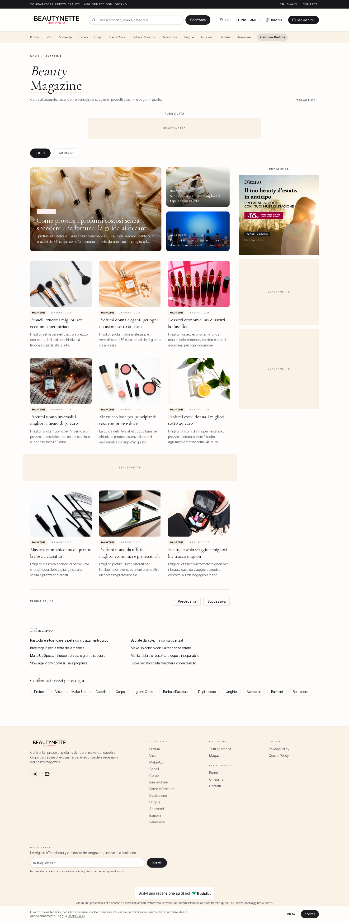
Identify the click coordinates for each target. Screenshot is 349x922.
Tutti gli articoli (220, 749)
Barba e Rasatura (143, 37)
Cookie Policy (279, 756)
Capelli (83, 37)
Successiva (217, 601)
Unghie (189, 37)
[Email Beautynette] (47, 774)
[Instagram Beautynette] (35, 774)
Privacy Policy (279, 749)
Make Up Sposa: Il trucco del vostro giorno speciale (67, 655)
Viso (49, 37)
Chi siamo (288, 4)
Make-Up (65, 37)
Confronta (198, 20)
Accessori (206, 37)
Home (34, 56)
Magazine (306, 20)
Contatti (311, 4)
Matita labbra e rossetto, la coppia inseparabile (165, 655)
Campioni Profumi (272, 37)
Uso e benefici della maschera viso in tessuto (163, 663)
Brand (277, 20)
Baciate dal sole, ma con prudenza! (157, 640)
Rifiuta (291, 914)
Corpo (98, 37)
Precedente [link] (187, 601)
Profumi (35, 37)
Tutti (40, 152)
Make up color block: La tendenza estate (161, 648)
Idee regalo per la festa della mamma (57, 648)
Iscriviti (157, 863)
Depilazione (169, 37)
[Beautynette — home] (56, 20)
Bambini (225, 37)
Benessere (244, 37)
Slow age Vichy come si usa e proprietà (59, 663)
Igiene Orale (117, 37)
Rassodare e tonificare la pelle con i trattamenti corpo (69, 640)
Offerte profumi (240, 20)
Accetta (310, 914)
